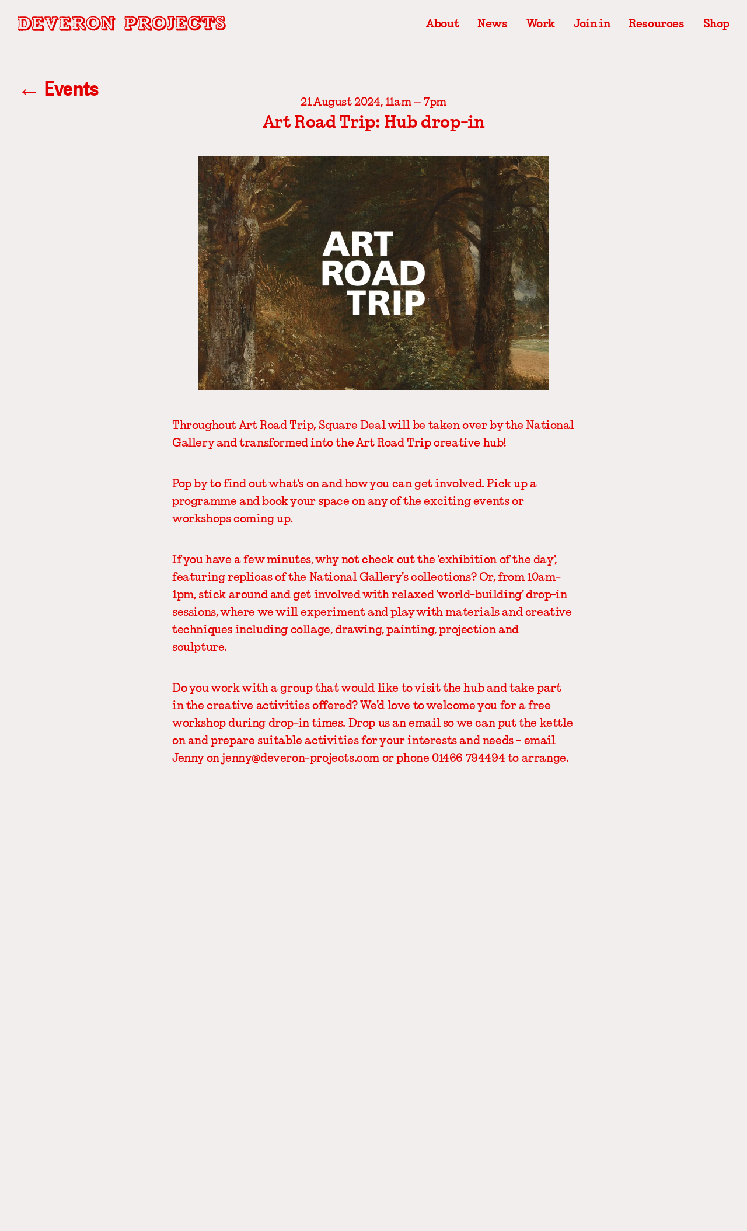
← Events (58, 87)
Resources (656, 23)
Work (540, 23)
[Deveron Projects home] (122, 23)
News (492, 23)
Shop (716, 23)
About (442, 23)
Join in (592, 23)
